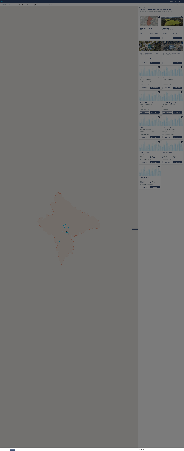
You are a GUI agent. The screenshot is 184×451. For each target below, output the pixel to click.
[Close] (182, 449)
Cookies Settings (141, 449)
